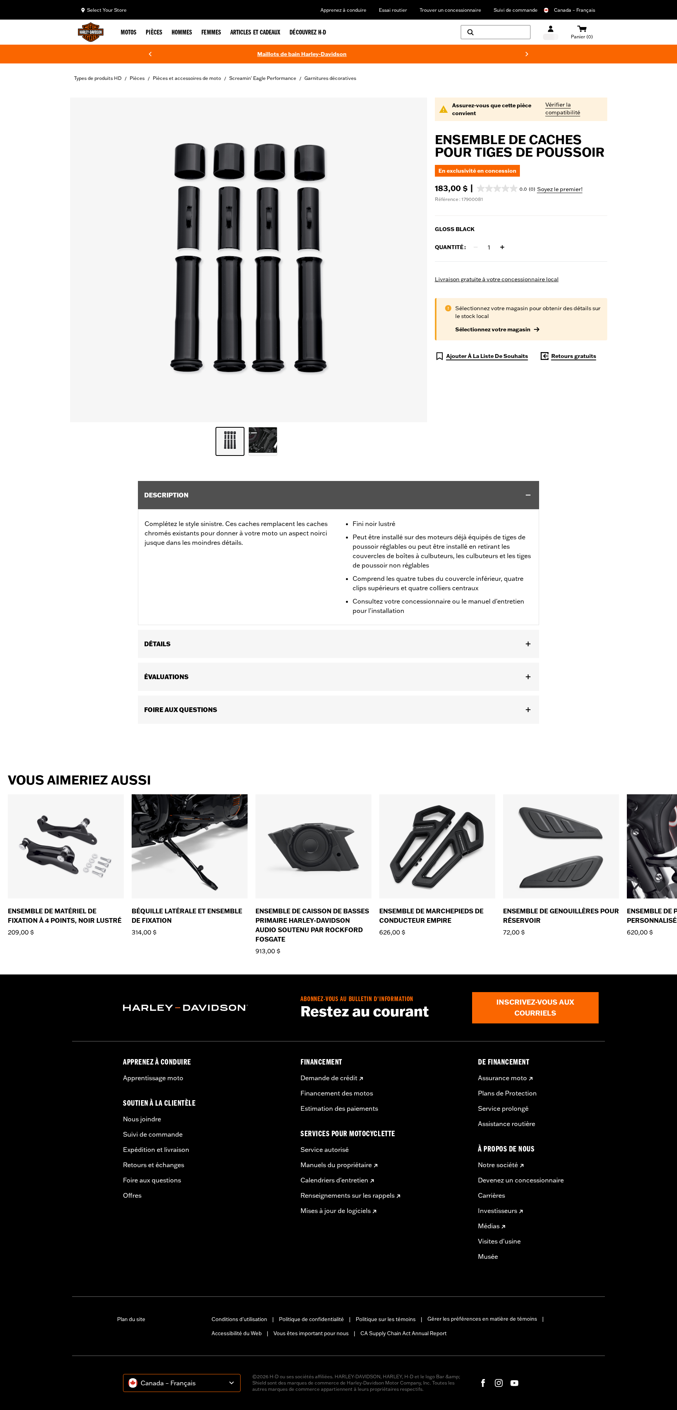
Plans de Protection (507, 1093)
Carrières (491, 1195)
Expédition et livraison (156, 1149)
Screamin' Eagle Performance (262, 78)
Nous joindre (142, 1119)
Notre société (498, 1165)
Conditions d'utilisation (239, 1319)
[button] (506, 188)
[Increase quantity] (502, 247)
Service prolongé (503, 1108)
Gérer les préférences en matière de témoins (482, 1319)
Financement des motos (336, 1093)
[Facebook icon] (483, 1383)
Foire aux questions (152, 1180)
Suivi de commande (516, 10)
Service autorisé (324, 1149)
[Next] (527, 54)
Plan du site (131, 1319)
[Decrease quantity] (476, 247)
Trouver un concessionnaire (450, 10)
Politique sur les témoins (386, 1319)
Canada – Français (574, 10)
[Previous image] (86, 260)
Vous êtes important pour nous (311, 1333)
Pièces (137, 78)
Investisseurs (497, 1211)
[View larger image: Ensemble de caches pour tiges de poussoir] (248, 259)
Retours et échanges (153, 1165)
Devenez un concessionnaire (521, 1180)
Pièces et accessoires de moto (187, 78)
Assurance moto (502, 1078)
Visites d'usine (499, 1241)
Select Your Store (107, 10)
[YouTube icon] (514, 1383)
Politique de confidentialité (311, 1319)
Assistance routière (506, 1124)
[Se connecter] (551, 32)
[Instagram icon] (498, 1383)
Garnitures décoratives (330, 78)
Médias (489, 1226)
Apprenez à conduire (343, 10)
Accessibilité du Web (237, 1333)
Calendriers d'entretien (334, 1180)
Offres (132, 1195)
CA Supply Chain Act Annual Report (403, 1333)
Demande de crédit (328, 1078)
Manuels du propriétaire (336, 1165)
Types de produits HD (97, 78)
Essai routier (393, 10)
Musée (488, 1256)
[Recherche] (495, 32)
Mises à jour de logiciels (335, 1211)
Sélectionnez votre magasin (492, 329)
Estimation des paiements (339, 1108)
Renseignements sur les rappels (347, 1195)
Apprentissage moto (153, 1078)
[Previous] (150, 54)
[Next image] (411, 260)
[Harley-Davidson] (206, 1008)
